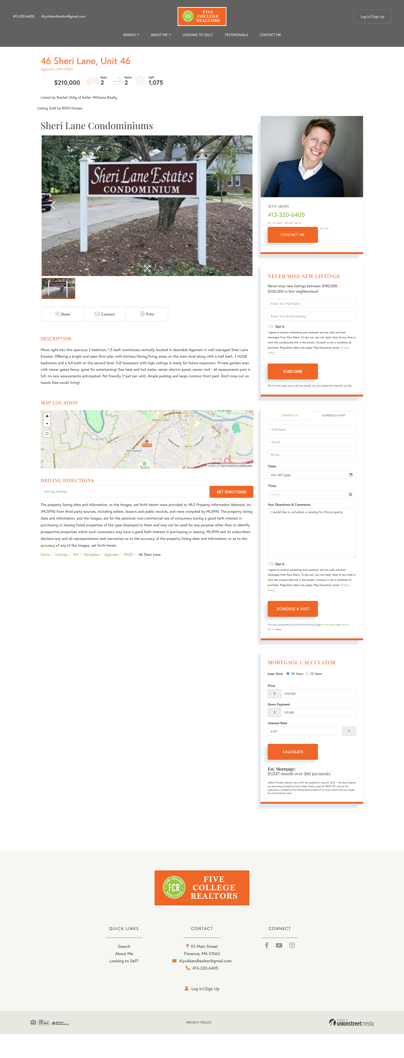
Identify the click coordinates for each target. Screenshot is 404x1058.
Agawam (112, 554)
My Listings (275, 223)
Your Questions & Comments (289, 504)
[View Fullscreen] (46, 433)
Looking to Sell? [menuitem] (198, 35)
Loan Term (275, 674)
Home (45, 554)
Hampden (91, 554)
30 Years (297, 673)
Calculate (293, 751)
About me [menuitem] (159, 35)
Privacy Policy (329, 624)
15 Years (316, 673)
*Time (272, 486)
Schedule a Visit (333, 415)
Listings (61, 554)
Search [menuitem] (129, 35)
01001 (128, 554)
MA (76, 554)
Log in (365, 16)
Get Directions (231, 491)
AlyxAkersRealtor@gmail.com (63, 16)
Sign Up (378, 16)
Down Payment (279, 704)
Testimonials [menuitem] (236, 35)
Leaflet (212, 466)
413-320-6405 (23, 16)
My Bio (324, 228)
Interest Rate (277, 723)
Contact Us (289, 415)
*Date (272, 466)
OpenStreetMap (229, 466)
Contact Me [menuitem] (270, 35)
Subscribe (293, 371)
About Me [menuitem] (124, 953)
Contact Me (293, 234)
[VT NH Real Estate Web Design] (351, 1022)
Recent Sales (293, 223)
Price (271, 686)
